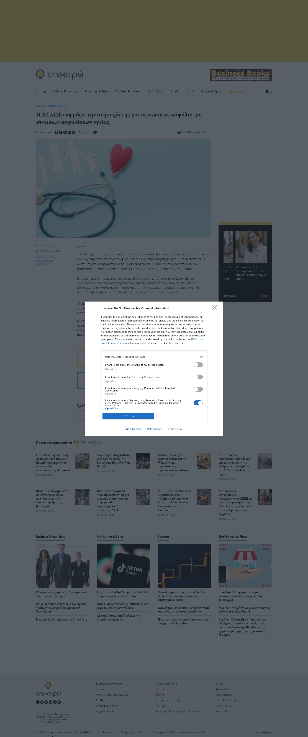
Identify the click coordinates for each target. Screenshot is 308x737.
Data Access (154, 428)
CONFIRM (128, 416)
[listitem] (154, 357)
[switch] (198, 364)
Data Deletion (134, 428)
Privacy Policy (174, 428)
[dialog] (154, 369)
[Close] (215, 308)
